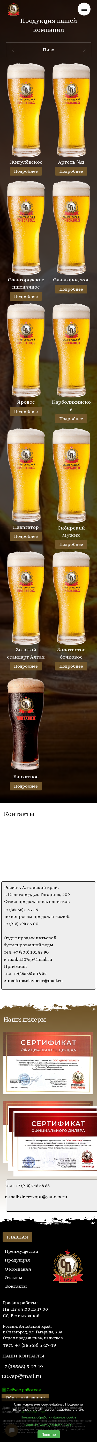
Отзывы (13, 1277)
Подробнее (26, 171)
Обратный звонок (25, 1397)
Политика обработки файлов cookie (48, 1417)
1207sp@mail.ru (21, 1376)
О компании (18, 1269)
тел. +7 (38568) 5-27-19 (29, 1345)
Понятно (48, 1434)
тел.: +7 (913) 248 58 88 (27, 1185)
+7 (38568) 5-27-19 (21, 909)
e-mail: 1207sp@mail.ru (28, 959)
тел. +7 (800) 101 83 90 (26, 952)
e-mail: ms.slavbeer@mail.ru (33, 980)
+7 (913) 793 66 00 (21, 923)
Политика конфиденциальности (48, 1425)
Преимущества (21, 1251)
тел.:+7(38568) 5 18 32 (25, 973)
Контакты (16, 1286)
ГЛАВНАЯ (17, 1237)
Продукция (17, 1260)
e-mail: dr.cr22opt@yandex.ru (36, 1196)
